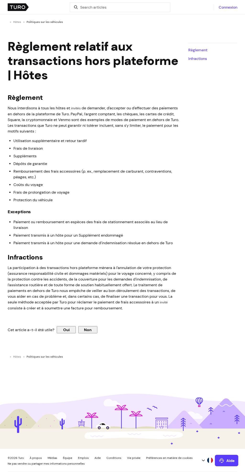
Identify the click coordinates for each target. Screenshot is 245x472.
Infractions (197, 58)
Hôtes (17, 22)
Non (88, 330)
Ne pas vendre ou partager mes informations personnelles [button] (46, 463)
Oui (66, 330)
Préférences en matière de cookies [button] (169, 458)
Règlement (197, 50)
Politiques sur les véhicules (45, 22)
